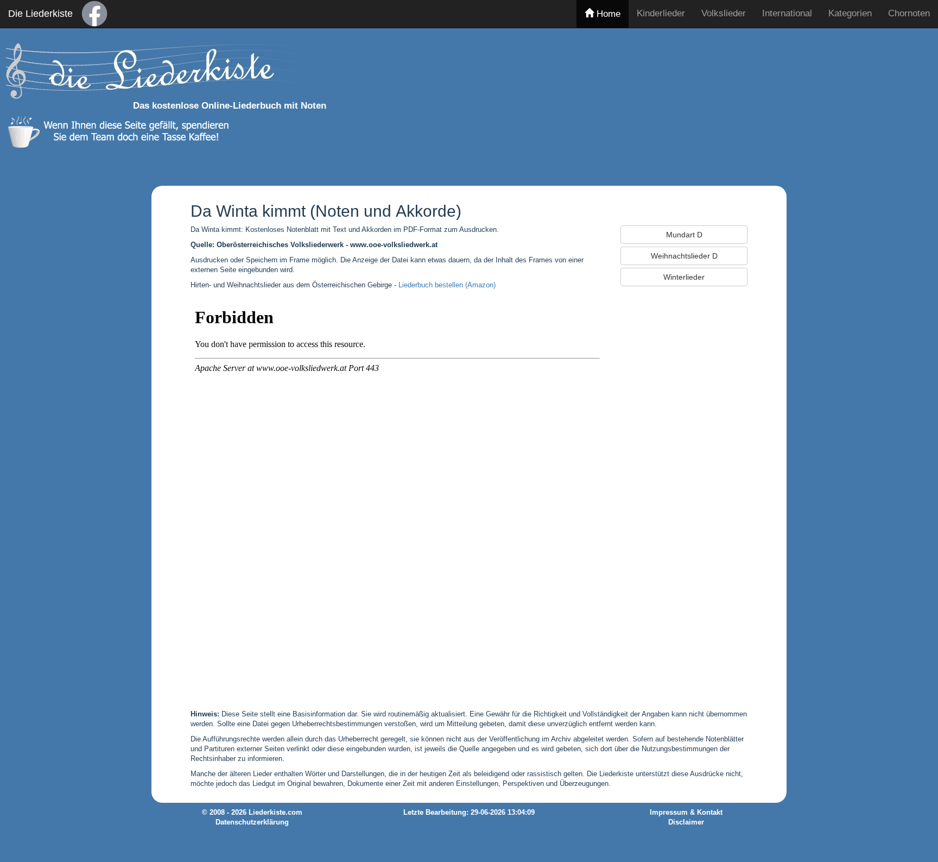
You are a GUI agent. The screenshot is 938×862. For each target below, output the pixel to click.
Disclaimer (686, 822)
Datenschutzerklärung (252, 822)
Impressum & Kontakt (686, 812)
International (787, 13)
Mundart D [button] (684, 234)
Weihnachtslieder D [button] (684, 255)
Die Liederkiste (40, 13)
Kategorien (850, 13)
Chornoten (909, 13)
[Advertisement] (700, 105)
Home (607, 14)
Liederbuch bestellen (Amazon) (447, 285)
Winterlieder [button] (684, 277)
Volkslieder (723, 13)
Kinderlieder (661, 13)
